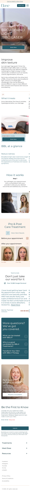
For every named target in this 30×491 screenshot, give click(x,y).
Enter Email (8, 420)
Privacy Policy (6, 476)
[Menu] (27, 5)
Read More (15, 305)
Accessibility (5, 481)
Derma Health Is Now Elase (15, 1)
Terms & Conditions (7, 478)
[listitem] (15, 393)
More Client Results (17, 233)
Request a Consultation (15, 394)
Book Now (21, 5)
